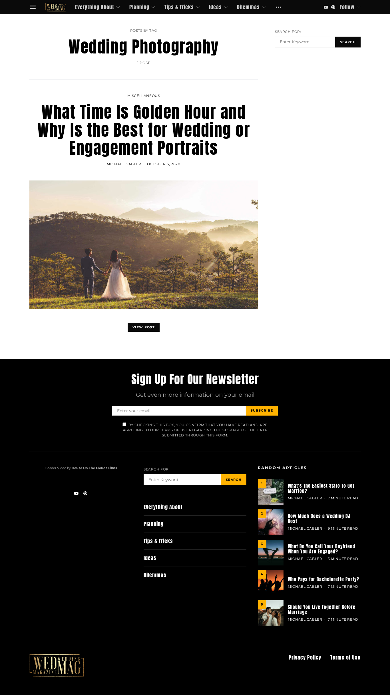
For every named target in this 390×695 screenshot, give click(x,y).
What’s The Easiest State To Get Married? (321, 488)
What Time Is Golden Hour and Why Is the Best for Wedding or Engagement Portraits (143, 130)
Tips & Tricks (179, 7)
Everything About (94, 7)
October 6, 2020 (163, 164)
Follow (347, 7)
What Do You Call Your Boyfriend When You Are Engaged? (321, 549)
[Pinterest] (333, 7)
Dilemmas (248, 7)
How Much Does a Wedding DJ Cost (319, 519)
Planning (139, 7)
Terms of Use (345, 657)
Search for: (288, 31)
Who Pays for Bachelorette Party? (323, 579)
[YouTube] (325, 7)
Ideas (215, 7)
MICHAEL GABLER (124, 164)
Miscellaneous (143, 96)
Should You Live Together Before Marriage (321, 609)
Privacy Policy (305, 657)
